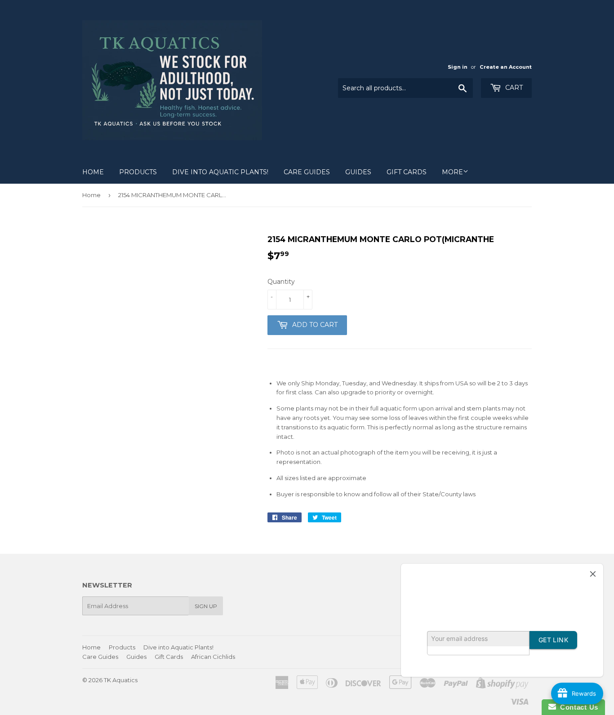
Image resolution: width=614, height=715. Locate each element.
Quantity (281, 282)
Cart (513, 88)
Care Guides (307, 172)
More (452, 172)
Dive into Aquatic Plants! (220, 172)
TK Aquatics (121, 680)
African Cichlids (213, 656)
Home (93, 172)
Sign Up (206, 606)
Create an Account (506, 67)
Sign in (457, 67)
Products (138, 172)
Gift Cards (407, 172)
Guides (358, 172)
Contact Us (577, 707)
